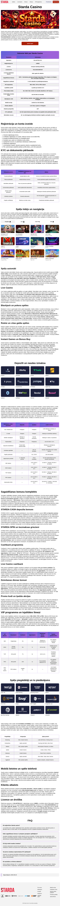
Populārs (7, 221)
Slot (51, 221)
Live (22, 221)
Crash (36, 221)
